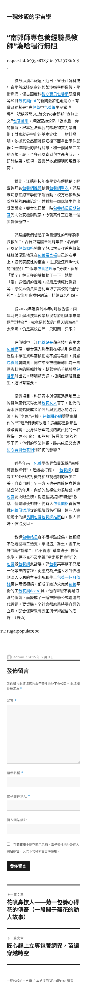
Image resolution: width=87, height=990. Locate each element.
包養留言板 (47, 255)
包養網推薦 (32, 188)
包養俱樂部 (20, 510)
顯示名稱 (15, 773)
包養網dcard (29, 590)
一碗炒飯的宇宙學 (29, 16)
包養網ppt (27, 100)
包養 (36, 107)
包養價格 (26, 248)
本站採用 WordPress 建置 (54, 981)
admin (19, 657)
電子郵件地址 (18, 796)
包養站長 (61, 208)
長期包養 (34, 517)
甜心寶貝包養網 (55, 94)
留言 (12, 700)
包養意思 (21, 120)
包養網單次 (59, 188)
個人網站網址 (17, 820)
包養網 (50, 107)
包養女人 (49, 402)
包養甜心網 (52, 416)
